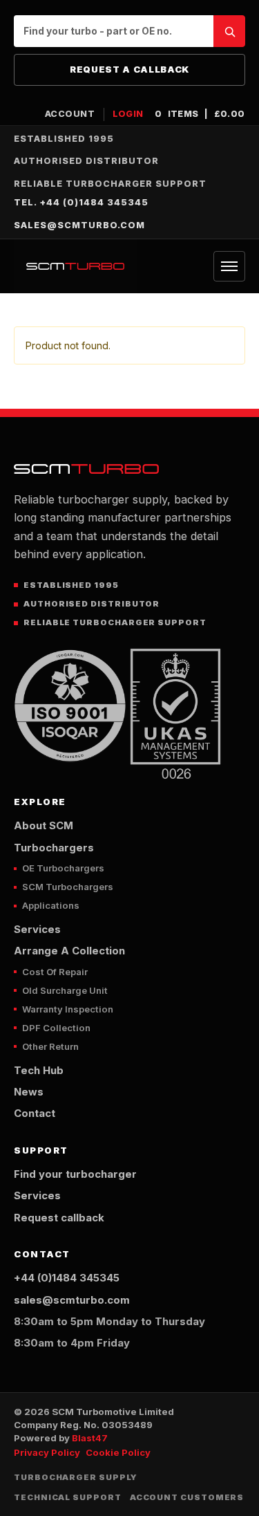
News (29, 1092)
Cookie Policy (118, 1452)
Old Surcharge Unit (65, 990)
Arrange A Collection (69, 951)
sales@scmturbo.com (79, 225)
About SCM (43, 826)
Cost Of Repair (55, 971)
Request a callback (129, 69)
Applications (50, 905)
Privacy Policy (47, 1452)
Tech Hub (39, 1070)
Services (37, 929)
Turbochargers (54, 848)
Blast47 (90, 1437)
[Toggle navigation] (229, 266)
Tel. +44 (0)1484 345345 (81, 202)
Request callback (59, 1218)
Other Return (50, 1046)
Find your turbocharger (75, 1174)
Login (128, 114)
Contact (34, 1113)
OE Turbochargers (63, 867)
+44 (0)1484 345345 (66, 1278)
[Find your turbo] (229, 31)
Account (70, 114)
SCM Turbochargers (67, 886)
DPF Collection (56, 1027)
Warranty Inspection (67, 1009)
